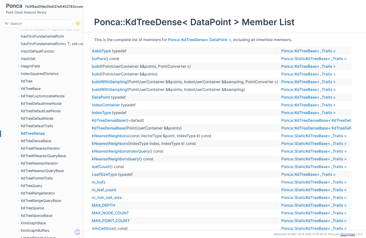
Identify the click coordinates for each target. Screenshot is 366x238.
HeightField (30, 66)
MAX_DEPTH (103, 205)
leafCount (101, 166)
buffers (98, 58)
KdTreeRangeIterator (38, 193)
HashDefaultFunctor (37, 51)
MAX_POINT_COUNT (111, 220)
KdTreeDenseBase (36, 141)
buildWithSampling (109, 81)
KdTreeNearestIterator (39, 163)
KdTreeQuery (31, 185)
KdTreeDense (33, 133)
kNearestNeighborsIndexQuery (120, 151)
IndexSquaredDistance (40, 73)
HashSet (28, 59)
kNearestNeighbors (110, 135)
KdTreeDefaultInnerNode (41, 103)
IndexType (101, 112)
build (96, 66)
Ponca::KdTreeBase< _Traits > (308, 51)
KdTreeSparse (32, 208)
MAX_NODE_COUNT (110, 213)
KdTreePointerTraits (37, 178)
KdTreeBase (31, 88)
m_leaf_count (104, 189)
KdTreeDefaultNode (37, 118)
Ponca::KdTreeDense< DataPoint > (199, 39)
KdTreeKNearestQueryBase (43, 156)
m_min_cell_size (107, 197)
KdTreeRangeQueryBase (41, 200)
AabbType (101, 51)
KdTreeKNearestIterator (40, 148)
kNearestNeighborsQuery (115, 159)
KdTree (26, 81)
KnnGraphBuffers (35, 230)
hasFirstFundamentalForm (42, 36)
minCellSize (103, 228)
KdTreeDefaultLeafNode (41, 111)
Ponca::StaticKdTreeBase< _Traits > (314, 58)
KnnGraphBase (33, 223)
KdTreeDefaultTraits (37, 126)
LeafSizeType (104, 174)
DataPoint (101, 97)
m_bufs (98, 182)
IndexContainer (106, 105)
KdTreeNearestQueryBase (42, 171)
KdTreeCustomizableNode (42, 96)
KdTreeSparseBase (36, 215)
